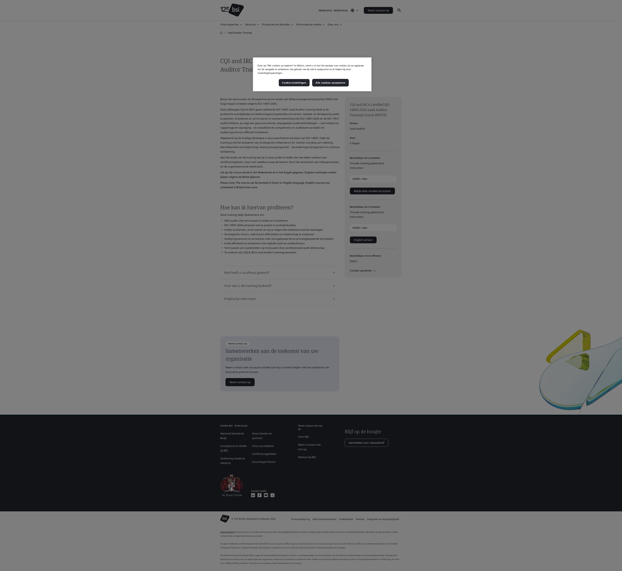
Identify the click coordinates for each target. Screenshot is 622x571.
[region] (312, 74)
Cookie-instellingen (294, 82)
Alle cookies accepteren (330, 82)
